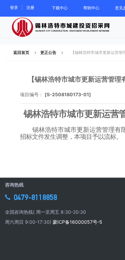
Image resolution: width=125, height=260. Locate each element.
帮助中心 (91, 7)
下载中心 (60, 7)
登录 (14, 7)
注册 (30, 7)
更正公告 (48, 52)
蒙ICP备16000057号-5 (77, 222)
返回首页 (21, 52)
